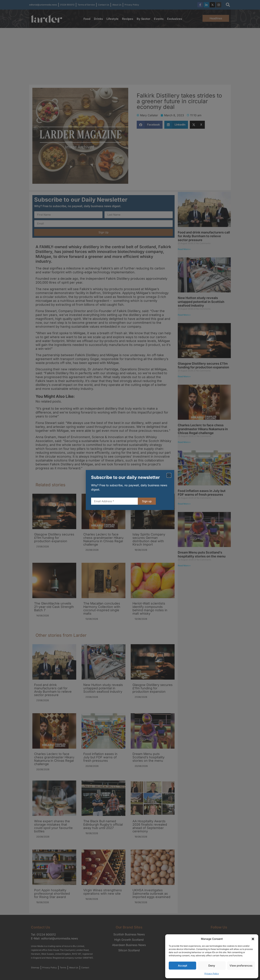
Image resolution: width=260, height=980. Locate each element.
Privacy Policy (211, 973)
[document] (130, 490)
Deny (211, 965)
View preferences (241, 965)
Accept (182, 965)
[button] (253, 939)
